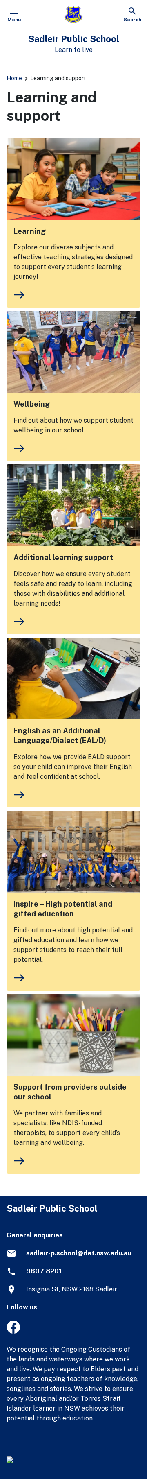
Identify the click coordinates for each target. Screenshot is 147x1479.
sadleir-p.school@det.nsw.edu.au (78, 1253)
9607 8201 (44, 1271)
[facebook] (13, 1331)
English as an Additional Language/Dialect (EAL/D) (59, 735)
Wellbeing (31, 404)
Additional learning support (63, 557)
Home (14, 78)
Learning (29, 231)
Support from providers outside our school (70, 1092)
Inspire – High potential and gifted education (62, 909)
